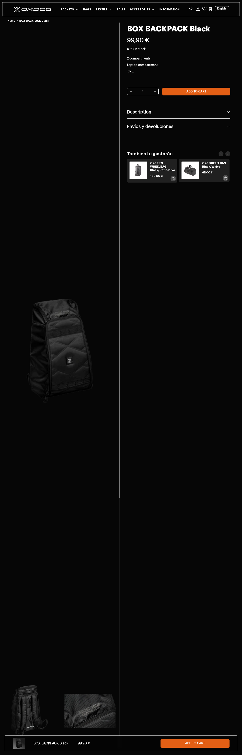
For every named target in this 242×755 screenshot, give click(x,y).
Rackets (67, 9)
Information (169, 9)
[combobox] (121, 21)
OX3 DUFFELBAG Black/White (214, 165)
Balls (121, 9)
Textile (101, 9)
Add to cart (196, 91)
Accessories (140, 9)
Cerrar (11, 30)
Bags (87, 9)
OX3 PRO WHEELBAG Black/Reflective (162, 167)
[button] (210, 8)
